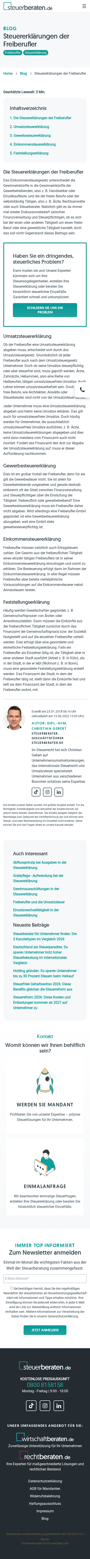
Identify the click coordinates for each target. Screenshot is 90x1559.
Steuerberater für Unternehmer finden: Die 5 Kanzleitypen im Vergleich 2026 (45, 936)
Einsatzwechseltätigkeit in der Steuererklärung (36, 912)
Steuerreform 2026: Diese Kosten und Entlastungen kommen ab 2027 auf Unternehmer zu (42, 1002)
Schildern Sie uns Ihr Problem (45, 310)
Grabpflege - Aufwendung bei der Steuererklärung (38, 878)
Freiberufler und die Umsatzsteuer (39, 902)
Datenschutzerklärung (63, 1316)
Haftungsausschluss (45, 1504)
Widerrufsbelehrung (45, 1496)
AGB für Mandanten (45, 1489)
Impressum (45, 1511)
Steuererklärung (36, 52)
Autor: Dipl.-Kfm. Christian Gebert (49, 726)
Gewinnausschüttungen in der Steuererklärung (36, 891)
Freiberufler (13, 52)
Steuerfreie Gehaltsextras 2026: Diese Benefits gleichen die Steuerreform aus (42, 986)
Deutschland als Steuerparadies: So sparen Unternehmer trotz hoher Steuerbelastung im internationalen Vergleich (40, 955)
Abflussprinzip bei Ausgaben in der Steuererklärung (39, 865)
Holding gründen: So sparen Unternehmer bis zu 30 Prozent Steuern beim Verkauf (44, 973)
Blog (45, 1518)
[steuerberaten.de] (27, 6)
